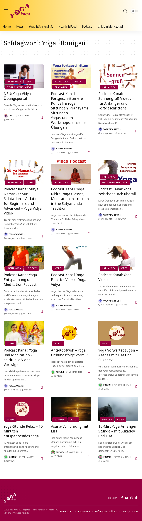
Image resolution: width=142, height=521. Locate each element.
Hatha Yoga (14, 81)
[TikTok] (136, 497)
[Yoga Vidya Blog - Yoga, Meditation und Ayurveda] (20, 11)
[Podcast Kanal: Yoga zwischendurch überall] (118, 172)
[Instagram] (131, 497)
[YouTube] (126, 497)
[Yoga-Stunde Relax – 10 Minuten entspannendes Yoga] (24, 409)
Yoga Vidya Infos (64, 148)
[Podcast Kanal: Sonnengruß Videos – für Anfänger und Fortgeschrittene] (118, 76)
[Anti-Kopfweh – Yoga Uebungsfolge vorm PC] (71, 333)
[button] (7, 11)
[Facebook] (122, 497)
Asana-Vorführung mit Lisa (69, 429)
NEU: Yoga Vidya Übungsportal (17, 96)
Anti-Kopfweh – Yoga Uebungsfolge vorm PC (70, 352)
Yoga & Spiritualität (19, 87)
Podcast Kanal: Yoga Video (115, 277)
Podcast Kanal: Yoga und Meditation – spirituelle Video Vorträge (20, 357)
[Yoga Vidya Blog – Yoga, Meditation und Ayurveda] (10, 497)
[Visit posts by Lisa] (6, 116)
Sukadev (59, 419)
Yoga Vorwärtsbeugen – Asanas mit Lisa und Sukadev (118, 355)
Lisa (10, 115)
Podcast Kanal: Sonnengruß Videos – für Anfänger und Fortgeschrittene (116, 101)
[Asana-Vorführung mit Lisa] (71, 409)
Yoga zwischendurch (115, 182)
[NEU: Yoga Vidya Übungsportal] (24, 76)
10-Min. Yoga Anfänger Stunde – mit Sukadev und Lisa (117, 431)
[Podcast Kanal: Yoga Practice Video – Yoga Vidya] (71, 258)
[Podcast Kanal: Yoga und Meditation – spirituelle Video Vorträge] (24, 333)
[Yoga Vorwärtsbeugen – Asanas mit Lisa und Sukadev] (118, 333)
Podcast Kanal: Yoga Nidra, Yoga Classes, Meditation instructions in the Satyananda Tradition (70, 199)
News (29, 81)
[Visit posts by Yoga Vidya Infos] (53, 149)
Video (29, 182)
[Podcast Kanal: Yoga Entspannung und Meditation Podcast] (24, 258)
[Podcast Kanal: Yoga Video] (118, 258)
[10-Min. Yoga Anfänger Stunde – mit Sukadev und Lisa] (118, 409)
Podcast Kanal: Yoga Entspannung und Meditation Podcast (20, 279)
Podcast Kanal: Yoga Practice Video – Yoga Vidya (68, 279)
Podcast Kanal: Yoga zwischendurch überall (117, 191)
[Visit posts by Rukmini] (53, 372)
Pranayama (61, 87)
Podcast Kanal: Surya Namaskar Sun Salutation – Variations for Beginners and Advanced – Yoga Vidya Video (23, 201)
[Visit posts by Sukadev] (53, 452)
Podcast (79, 81)
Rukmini (60, 372)
